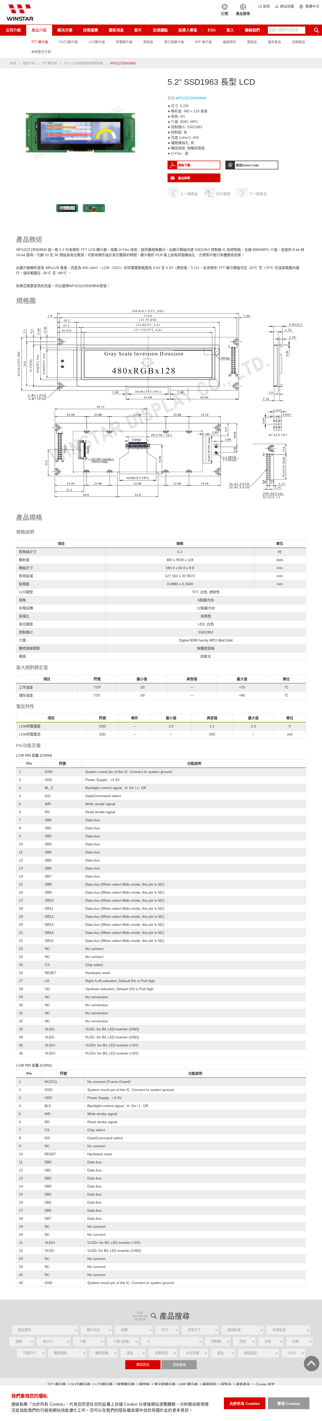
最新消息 (116, 30)
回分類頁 (223, 194)
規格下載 (184, 165)
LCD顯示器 (97, 42)
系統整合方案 (41, 52)
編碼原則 (229, 42)
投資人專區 (187, 30)
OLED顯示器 (68, 42)
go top (311, 1363)
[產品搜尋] (243, 10)
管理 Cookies (288, 1403)
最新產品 (274, 42)
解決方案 (64, 30)
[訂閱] (224, 10)
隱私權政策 (128, 1410)
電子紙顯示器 (174, 42)
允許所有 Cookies (244, 1403)
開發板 (148, 42)
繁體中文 (312, 6)
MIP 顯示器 (203, 42)
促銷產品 (298, 42)
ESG (212, 30)
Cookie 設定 (265, 1384)
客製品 (252, 42)
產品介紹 (39, 30)
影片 (138, 30)
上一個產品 (189, 194)
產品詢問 (184, 178)
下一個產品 (258, 194)
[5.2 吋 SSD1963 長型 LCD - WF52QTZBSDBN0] (67, 208)
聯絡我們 (252, 30)
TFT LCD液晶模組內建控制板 (83, 63)
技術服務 (90, 30)
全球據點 (160, 30)
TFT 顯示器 (39, 42)
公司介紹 (13, 30)
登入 (230, 30)
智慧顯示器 (124, 42)
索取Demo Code (247, 165)
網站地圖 (287, 6)
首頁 (266, 6)
